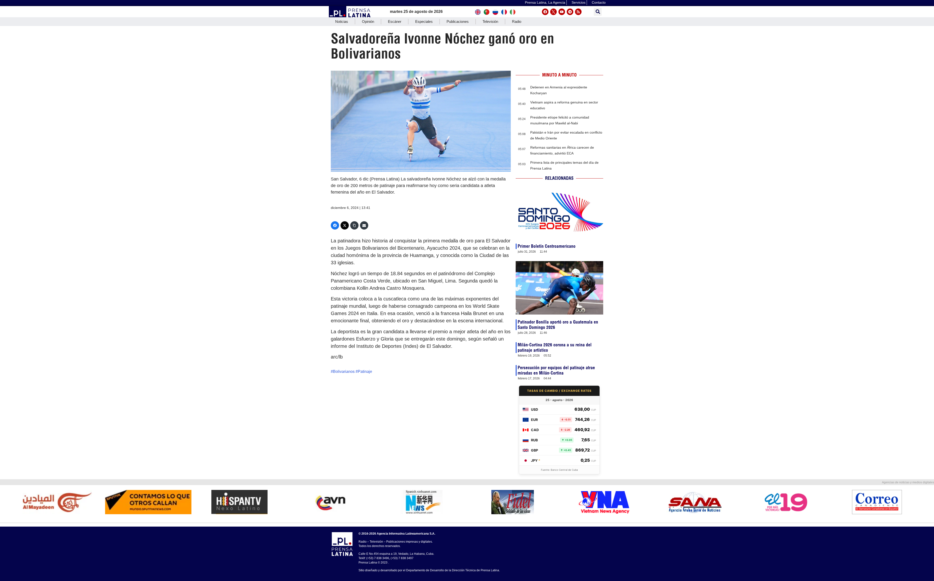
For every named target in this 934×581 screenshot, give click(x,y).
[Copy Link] (354, 225)
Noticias (341, 21)
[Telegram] (570, 12)
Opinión (368, 21)
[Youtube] (561, 12)
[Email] (364, 225)
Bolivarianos (344, 371)
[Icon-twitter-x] (553, 12)
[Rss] (578, 12)
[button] (598, 12)
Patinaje (365, 371)
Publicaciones (458, 21)
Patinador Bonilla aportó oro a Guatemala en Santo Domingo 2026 (558, 324)
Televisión (490, 21)
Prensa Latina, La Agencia (545, 2)
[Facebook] (545, 12)
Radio (516, 21)
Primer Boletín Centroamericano (546, 246)
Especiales (424, 21)
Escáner (394, 21)
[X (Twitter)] (345, 225)
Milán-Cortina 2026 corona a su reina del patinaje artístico (555, 347)
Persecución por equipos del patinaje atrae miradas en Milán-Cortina (556, 370)
